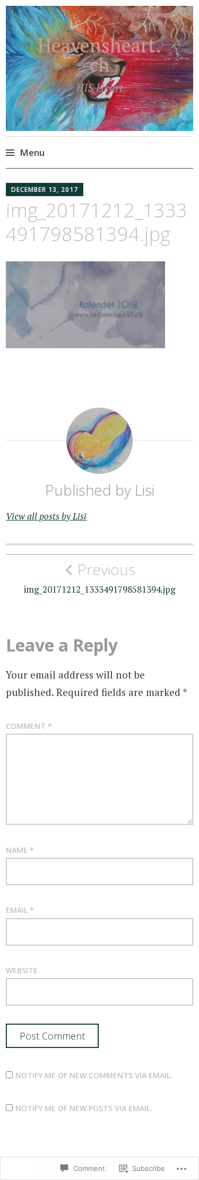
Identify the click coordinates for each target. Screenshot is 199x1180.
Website (22, 970)
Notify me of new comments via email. (93, 1075)
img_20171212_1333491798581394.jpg (99, 578)
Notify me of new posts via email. (83, 1108)
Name (20, 850)
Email (20, 910)
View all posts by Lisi (46, 516)
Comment (29, 726)
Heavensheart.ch (99, 55)
